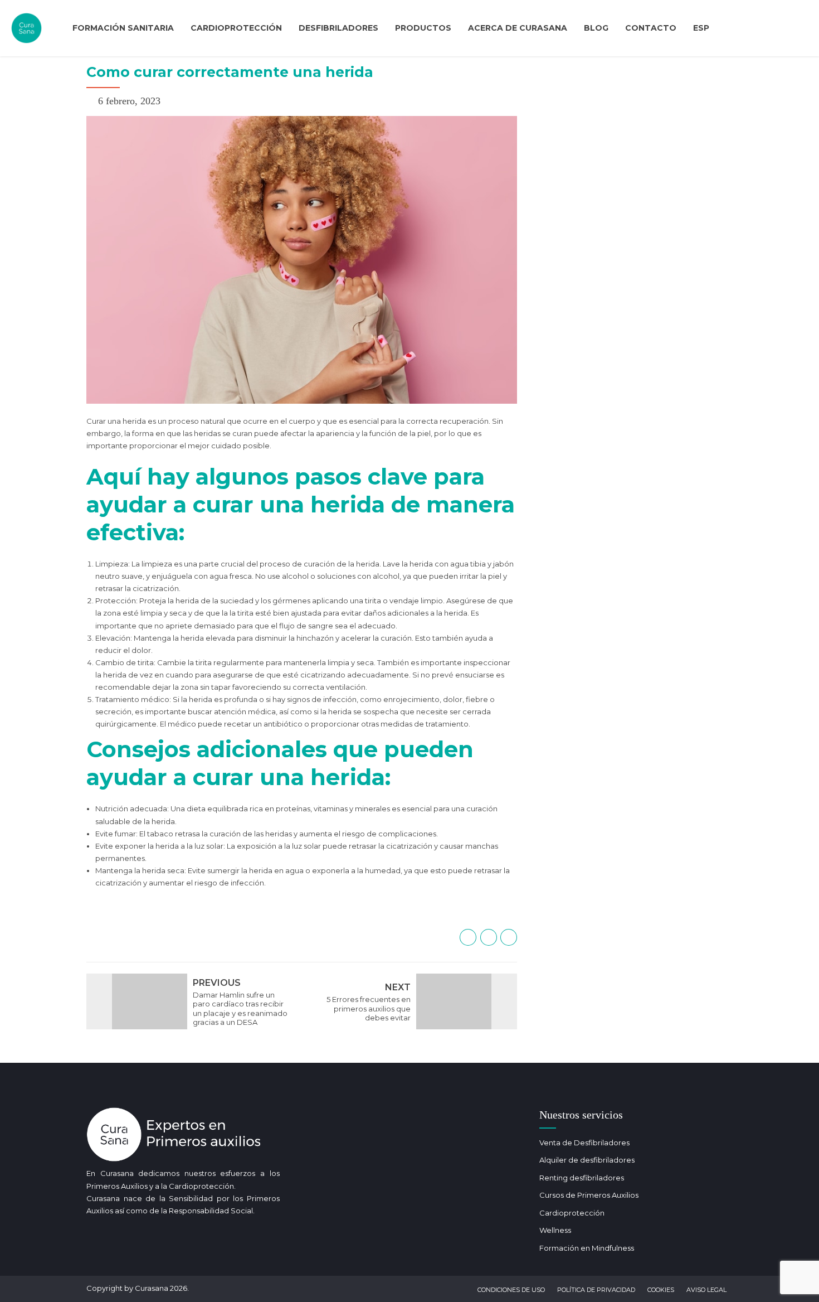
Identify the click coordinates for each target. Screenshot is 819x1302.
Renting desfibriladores (581, 1177)
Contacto (650, 28)
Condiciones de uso (511, 1290)
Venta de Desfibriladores (584, 1142)
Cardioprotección (236, 28)
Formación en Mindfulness (586, 1247)
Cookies (660, 1290)
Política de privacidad (596, 1290)
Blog (596, 28)
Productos (423, 28)
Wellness (555, 1230)
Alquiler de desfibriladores (587, 1159)
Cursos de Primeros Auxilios (588, 1194)
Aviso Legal (706, 1290)
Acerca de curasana (517, 28)
